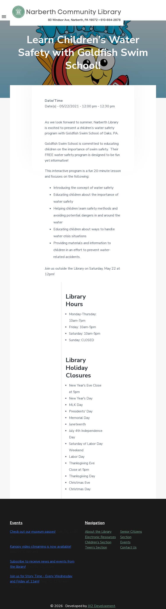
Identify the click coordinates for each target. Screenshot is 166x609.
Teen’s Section (96, 547)
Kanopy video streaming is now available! (40, 546)
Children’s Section (98, 542)
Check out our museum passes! (33, 531)
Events (125, 542)
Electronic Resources (100, 537)
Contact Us (128, 547)
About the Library (98, 531)
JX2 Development (101, 606)
